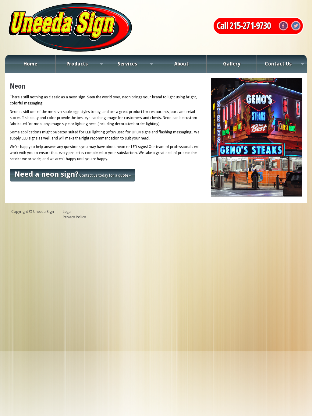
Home (30, 64)
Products (71, 65)
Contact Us (274, 65)
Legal (67, 212)
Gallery (231, 64)
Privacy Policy (74, 217)
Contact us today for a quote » (72, 174)
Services (121, 65)
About (181, 64)
